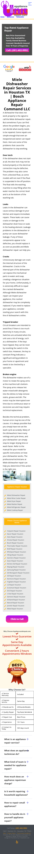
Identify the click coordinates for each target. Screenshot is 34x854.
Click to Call (17, 618)
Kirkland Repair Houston (16, 600)
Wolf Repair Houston (14, 549)
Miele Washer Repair (14, 504)
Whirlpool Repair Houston (16, 552)
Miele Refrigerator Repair (16, 507)
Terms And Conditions (24, 833)
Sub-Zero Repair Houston (16, 558)
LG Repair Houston (14, 585)
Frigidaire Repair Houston (16, 582)
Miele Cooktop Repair (15, 510)
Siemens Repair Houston (16, 597)
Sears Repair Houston (15, 561)
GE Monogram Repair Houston (18, 573)
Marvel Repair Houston (15, 603)
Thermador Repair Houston (17, 546)
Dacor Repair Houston (15, 534)
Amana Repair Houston (15, 540)
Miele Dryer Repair (14, 501)
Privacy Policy (11, 833)
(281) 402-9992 (21, 828)
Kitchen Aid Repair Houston (17, 564)
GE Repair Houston (14, 576)
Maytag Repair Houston (15, 567)
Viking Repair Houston (15, 555)
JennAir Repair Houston (15, 606)
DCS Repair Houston (14, 591)
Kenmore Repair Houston (16, 579)
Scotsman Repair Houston (16, 588)
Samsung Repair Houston (16, 570)
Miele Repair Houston (15, 609)
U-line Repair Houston (15, 594)
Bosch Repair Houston (15, 543)
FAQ (4, 833)
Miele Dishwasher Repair (16, 495)
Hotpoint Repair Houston (16, 531)
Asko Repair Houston (14, 537)
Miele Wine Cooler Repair (16, 498)
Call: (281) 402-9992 (17, 50)
